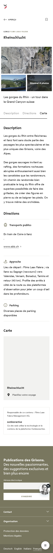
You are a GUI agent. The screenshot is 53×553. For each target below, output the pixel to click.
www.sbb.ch (11, 246)
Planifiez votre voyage (24, 394)
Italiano (27, 548)
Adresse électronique (13, 480)
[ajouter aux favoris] (46, 19)
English (18, 548)
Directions (29, 113)
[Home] (5, 8)
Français (37, 548)
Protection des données (16, 530)
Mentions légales (12, 535)
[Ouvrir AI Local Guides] (44, 489)
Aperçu (12, 20)
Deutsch (8, 548)
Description (11, 113)
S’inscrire (26, 496)
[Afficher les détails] (48, 486)
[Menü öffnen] (45, 545)
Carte (43, 113)
